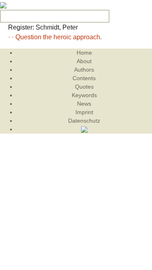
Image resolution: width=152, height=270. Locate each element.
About (84, 61)
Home (84, 52)
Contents (84, 78)
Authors (84, 69)
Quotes (84, 86)
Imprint (84, 112)
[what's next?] (3, 4)
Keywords (84, 95)
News (84, 103)
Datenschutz (84, 120)
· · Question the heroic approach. (55, 37)
